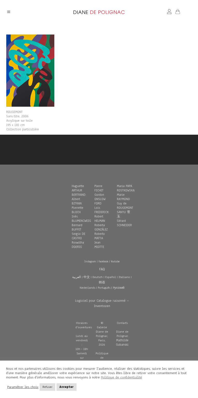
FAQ (102, 269)
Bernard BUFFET (77, 227)
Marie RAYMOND (123, 197)
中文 (87, 277)
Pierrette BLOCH (77, 210)
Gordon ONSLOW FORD (100, 199)
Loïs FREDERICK (101, 210)
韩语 (102, 282)
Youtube (115, 261)
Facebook (103, 261)
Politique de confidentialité (121, 377)
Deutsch (97, 277)
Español (110, 277)
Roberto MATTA (99, 236)
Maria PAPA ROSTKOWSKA (125, 188)
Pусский (118, 288)
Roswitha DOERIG (78, 244)
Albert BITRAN (77, 201)
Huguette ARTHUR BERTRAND (78, 190)
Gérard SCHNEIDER (124, 223)
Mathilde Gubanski (122, 342)
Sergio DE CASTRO (78, 236)
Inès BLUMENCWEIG (81, 218)
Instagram (90, 261)
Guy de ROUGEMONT (125, 205)
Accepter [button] (66, 387)
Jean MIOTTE (99, 244)
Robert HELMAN (99, 218)
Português (104, 288)
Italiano (124, 277)
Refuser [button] (47, 387)
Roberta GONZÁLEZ (101, 227)
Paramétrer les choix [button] (22, 387)
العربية (76, 277)
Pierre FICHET (99, 188)
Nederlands (87, 288)
